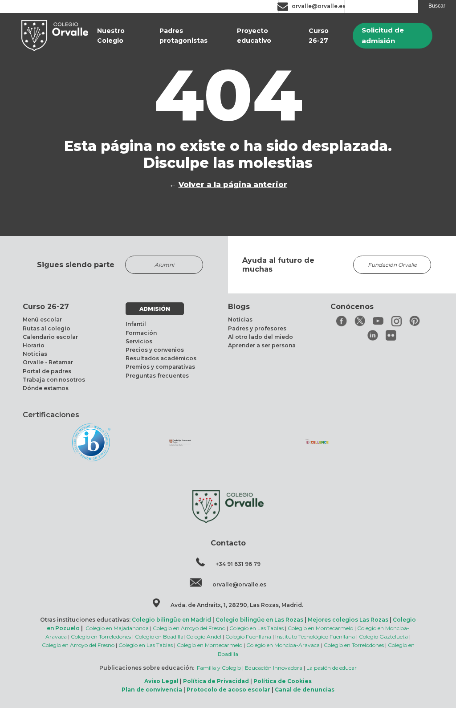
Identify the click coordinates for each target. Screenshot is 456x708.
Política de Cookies (282, 681)
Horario (34, 345)
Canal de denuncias (304, 689)
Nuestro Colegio (111, 36)
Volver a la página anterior (233, 184)
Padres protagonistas (183, 36)
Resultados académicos (161, 358)
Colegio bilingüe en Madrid (171, 619)
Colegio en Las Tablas (256, 628)
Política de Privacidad (216, 681)
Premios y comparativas (160, 366)
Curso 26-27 (319, 36)
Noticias (35, 353)
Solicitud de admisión (383, 35)
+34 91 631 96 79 (238, 564)
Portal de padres (47, 371)
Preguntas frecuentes (157, 375)
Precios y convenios (155, 349)
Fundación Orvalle (392, 264)
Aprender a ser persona (262, 345)
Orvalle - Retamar (48, 362)
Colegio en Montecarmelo (320, 628)
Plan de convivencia (152, 689)
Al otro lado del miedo (260, 337)
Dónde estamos (46, 388)
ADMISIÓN (154, 308)
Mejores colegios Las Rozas (348, 619)
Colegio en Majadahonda (117, 628)
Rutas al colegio (46, 328)
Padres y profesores (257, 328)
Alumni (164, 264)
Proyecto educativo (254, 36)
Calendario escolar (50, 337)
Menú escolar (42, 319)
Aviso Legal (161, 681)
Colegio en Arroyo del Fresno (189, 628)
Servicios (139, 341)
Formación (141, 333)
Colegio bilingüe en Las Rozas (259, 619)
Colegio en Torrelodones (101, 636)
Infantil (136, 324)
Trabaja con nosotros (54, 379)
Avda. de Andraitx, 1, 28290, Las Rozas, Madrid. (237, 605)
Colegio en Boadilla (159, 636)
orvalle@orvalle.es (319, 6)
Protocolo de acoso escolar (228, 689)
